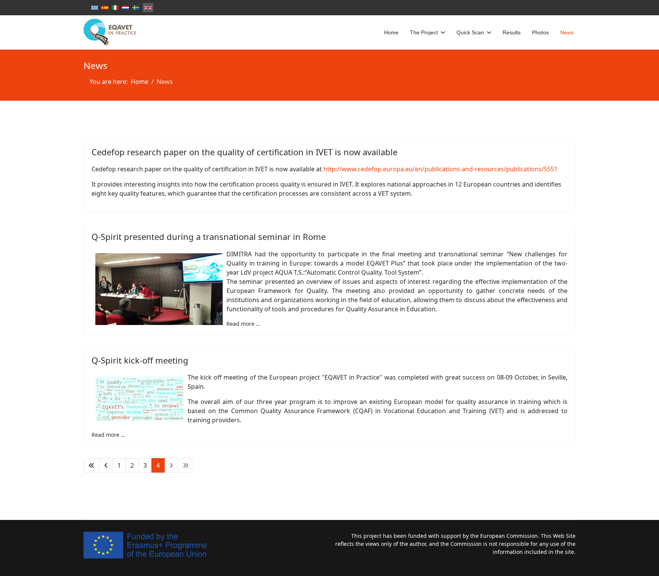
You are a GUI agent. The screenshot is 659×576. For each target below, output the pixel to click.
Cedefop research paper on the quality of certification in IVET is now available (244, 152)
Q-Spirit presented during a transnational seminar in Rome (209, 236)
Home (391, 32)
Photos (540, 32)
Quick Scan (470, 32)
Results (512, 32)
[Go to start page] (92, 465)
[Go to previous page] (106, 465)
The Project (424, 32)
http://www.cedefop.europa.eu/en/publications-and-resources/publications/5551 (440, 169)
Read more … (243, 323)
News (567, 32)
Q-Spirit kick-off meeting (140, 360)
